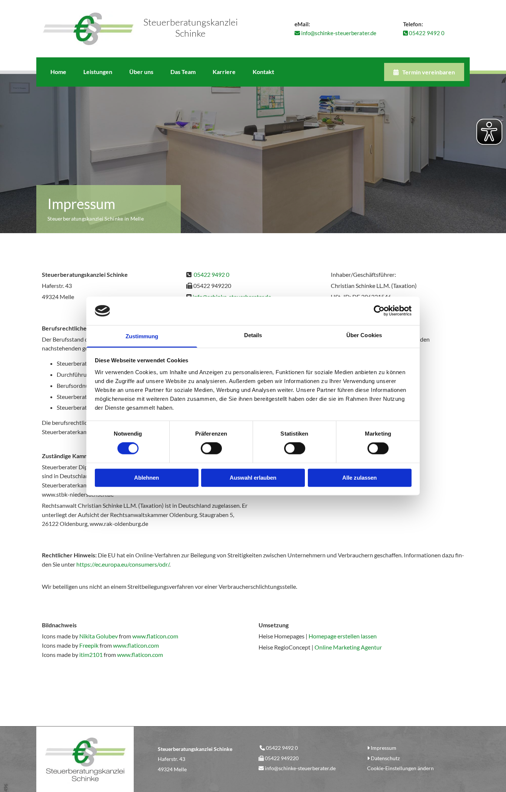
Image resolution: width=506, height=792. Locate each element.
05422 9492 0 (424, 33)
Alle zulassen (359, 477)
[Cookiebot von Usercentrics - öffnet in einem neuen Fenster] (379, 310)
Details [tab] (253, 335)
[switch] (211, 448)
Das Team (183, 71)
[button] (424, 72)
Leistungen (97, 71)
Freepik (89, 645)
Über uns (141, 71)
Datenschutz (385, 758)
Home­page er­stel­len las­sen (343, 636)
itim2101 (91, 654)
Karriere (224, 71)
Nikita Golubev (98, 636)
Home (58, 71)
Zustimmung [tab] (142, 336)
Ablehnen (146, 477)
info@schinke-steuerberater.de (300, 768)
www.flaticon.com (155, 636)
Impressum (383, 748)
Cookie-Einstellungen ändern (400, 768)
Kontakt (263, 71)
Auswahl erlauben (253, 477)
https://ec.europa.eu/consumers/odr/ (122, 564)
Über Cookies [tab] (364, 335)
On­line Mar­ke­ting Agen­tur (348, 647)
